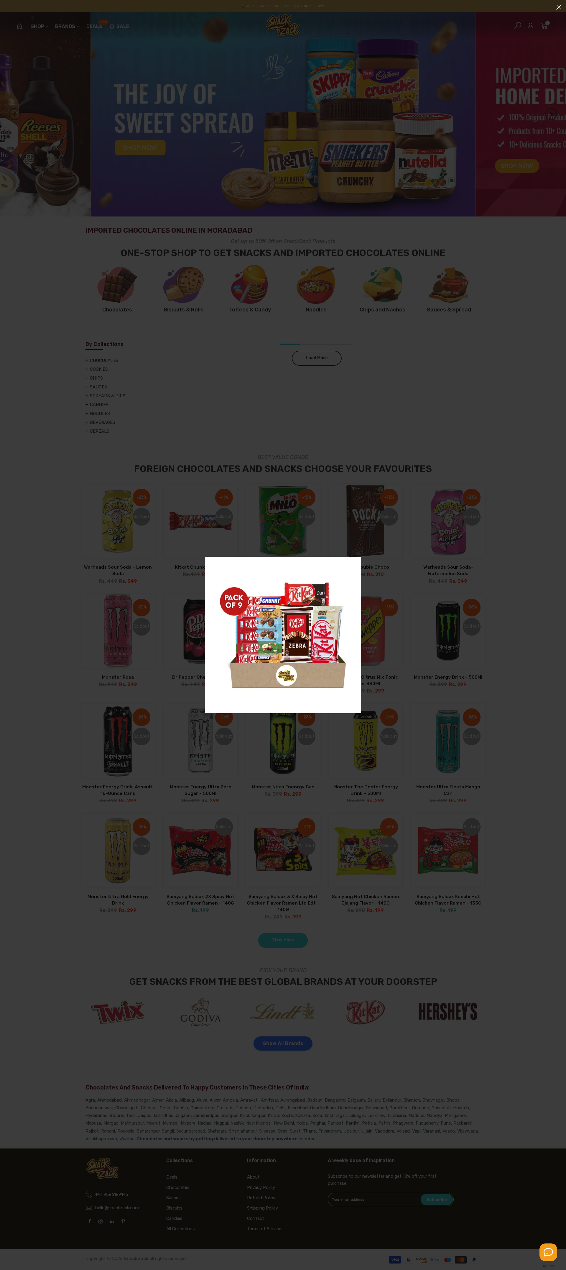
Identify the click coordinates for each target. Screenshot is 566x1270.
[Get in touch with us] (548, 1252)
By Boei (548, 1266)
